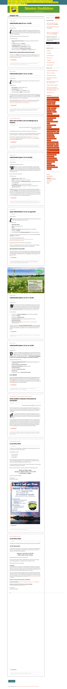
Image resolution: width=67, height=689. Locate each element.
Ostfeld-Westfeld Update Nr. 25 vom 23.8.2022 (21, 157)
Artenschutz (39, 202)
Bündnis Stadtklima (39, 8)
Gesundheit (32, 110)
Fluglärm (21, 63)
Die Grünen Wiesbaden (20, 202)
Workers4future (46, 2)
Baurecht (16, 147)
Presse (13, 3)
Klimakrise (35, 202)
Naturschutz (18, 64)
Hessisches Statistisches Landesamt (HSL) (53, 129)
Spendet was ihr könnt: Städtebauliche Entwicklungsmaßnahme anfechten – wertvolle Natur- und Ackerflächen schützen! (53, 89)
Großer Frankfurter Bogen (24, 262)
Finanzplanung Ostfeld (26, 335)
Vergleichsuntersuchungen (52, 160)
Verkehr (19, 201)
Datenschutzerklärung (20, 686)
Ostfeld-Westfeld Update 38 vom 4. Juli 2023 (20, 23)
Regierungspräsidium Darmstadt (53, 147)
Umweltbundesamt (12, 389)
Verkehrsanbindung (51, 161)
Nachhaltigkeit (50, 145)
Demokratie (53, 108)
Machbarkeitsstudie (21, 147)
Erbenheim (30, 63)
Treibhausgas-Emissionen (24, 433)
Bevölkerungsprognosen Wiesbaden (21, 110)
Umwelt (13, 63)
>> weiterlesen (13, 59)
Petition (26, 64)
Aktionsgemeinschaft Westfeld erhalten (52, 70)
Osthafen (56, 145)
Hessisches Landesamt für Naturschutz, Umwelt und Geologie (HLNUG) (20, 109)
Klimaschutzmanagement (51, 138)
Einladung (25, 529)
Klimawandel (14, 145)
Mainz (37, 63)
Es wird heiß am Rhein (15, 444)
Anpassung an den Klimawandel (35, 432)
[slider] (57, 43)
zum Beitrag (48, 45)
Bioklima (11, 434)
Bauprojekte (38, 147)
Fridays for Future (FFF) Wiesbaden (53, 116)
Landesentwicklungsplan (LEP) (52, 142)
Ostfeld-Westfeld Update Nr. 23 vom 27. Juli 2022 (22, 298)
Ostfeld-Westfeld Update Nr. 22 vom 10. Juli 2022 (22, 345)
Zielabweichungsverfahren (52, 167)
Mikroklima (24, 145)
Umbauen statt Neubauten (51, 158)
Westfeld (19, 0)
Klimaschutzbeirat (28, 432)
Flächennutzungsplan (13, 64)
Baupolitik (28, 110)
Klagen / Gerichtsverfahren (22, 389)
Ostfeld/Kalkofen (13, 396)
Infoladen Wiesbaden (49, 64)
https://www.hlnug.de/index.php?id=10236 (17, 585)
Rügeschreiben (14, 382)
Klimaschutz (36, 335)
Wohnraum (22, 201)
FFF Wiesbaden (31, 0)
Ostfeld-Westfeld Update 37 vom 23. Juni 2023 (21, 74)
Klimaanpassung (50, 133)
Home (10, 0)
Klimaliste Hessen (50, 135)
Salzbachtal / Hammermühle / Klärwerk (52, 85)
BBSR (53, 103)
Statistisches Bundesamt (29, 202)
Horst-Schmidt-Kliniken (51, 131)
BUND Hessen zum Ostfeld (50, 73)
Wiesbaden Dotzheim (51, 165)
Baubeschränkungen (13, 432)
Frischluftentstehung (51, 118)
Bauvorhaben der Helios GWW (30, 138)
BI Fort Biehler (38, 0)
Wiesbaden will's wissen (50, 92)
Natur (11, 63)
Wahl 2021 (49, 163)
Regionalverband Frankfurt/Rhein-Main (53, 150)
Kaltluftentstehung (19, 145)
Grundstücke (49, 119)
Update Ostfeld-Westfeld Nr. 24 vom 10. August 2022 (23, 212)
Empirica (54, 111)
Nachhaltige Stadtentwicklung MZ (35, 2)
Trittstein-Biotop (50, 156)
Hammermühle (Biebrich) (51, 125)
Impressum (25, 686)
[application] (52, 43)
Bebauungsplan (28, 145)
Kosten (13, 147)
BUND (31, 201)
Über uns (18, 3)
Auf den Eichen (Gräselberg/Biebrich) (51, 100)
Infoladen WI (20, 2)
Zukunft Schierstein (54, 2)
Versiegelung (35, 147)
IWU (58, 131)
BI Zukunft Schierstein (50, 55)
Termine (9, 3)
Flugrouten (49, 113)
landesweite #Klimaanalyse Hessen (15, 262)
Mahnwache (26, 673)
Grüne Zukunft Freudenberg (47, 0)
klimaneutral (30, 433)
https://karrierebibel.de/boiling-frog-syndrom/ (30, 309)
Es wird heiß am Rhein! (15, 539)
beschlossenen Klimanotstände (34, 576)
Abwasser (16, 201)
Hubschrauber (25, 146)
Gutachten (34, 63)
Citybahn (29, 201)
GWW (33, 146)
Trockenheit (14, 434)
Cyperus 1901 (24, 0)
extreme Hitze (22, 529)
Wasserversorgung (17, 261)
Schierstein (37, 433)
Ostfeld (13, 0)
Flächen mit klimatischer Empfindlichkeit (33, 261)
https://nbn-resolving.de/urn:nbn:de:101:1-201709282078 (28, 581)
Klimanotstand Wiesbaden (19, 432)
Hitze (21, 64)
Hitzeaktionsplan (12, 111)
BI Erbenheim (25, 2)
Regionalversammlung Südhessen (52, 152)
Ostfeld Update (12, 71)
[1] (40, 416)
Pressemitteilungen (16, 118)
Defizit (48, 108)
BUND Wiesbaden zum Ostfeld (51, 75)
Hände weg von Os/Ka (12, 2)
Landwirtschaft (17, 63)
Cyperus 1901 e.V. (49, 57)
